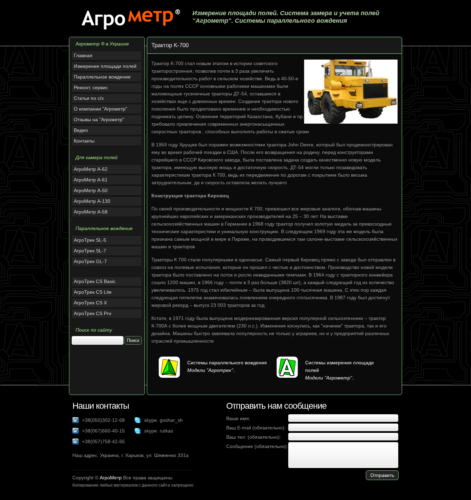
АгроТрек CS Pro (92, 313)
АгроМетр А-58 (91, 212)
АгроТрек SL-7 (90, 250)
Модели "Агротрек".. (211, 370)
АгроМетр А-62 (91, 169)
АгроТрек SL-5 (90, 240)
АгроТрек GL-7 (90, 261)
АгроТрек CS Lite (93, 292)
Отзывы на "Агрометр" (99, 119)
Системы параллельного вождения (227, 362)
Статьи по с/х (89, 98)
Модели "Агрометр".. (330, 378)
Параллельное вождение (102, 77)
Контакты (84, 141)
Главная (83, 55)
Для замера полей (97, 157)
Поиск (133, 340)
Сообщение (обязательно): (257, 446)
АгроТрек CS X (90, 302)
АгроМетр (111, 477)
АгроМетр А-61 (91, 180)
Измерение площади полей (105, 66)
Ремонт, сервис (91, 87)
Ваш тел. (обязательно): (253, 437)
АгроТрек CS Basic (95, 281)
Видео (81, 130)
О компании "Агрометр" (100, 109)
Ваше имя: (238, 418)
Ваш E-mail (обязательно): (256, 427)
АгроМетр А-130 (92, 201)
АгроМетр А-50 (91, 190)
